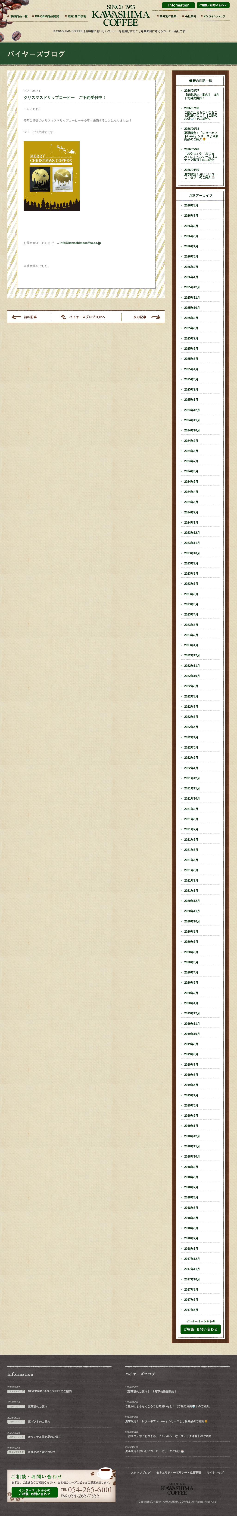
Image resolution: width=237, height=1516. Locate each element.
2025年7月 (191, 338)
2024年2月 (191, 512)
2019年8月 (191, 1054)
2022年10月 (192, 676)
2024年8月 (191, 451)
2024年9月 (191, 441)
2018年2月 (191, 1238)
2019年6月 (191, 1074)
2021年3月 (191, 870)
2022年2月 (191, 757)
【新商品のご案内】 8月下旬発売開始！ (201, 94)
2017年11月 (192, 1269)
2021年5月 (191, 850)
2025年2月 (191, 389)
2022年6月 (191, 717)
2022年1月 (191, 768)
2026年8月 (191, 205)
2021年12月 (192, 778)
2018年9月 (191, 1167)
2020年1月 (191, 1003)
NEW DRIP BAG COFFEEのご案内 (50, 1391)
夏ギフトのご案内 (39, 1421)
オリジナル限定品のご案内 (44, 1436)
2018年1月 (191, 1248)
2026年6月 (191, 226)
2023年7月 (191, 583)
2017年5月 (191, 1310)
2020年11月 (192, 911)
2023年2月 (191, 635)
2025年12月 (192, 287)
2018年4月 (191, 1218)
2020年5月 (191, 962)
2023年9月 (191, 563)
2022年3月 (191, 747)
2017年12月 (192, 1259)
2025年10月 (192, 307)
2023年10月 (192, 553)
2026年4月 (191, 246)
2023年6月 (191, 594)
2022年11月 (192, 665)
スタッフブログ (140, 1472)
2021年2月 (191, 880)
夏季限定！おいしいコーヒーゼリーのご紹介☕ (200, 173)
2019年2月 (191, 1115)
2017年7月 (191, 1299)
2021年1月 (191, 890)
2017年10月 (192, 1279)
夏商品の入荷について (42, 1452)
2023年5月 (191, 604)
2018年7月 (191, 1187)
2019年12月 (192, 1013)
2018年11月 (192, 1146)
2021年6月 (191, 839)
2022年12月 (192, 655)
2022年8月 (191, 696)
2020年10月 (192, 921)
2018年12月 (192, 1136)
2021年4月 (191, 860)
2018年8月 (191, 1177)
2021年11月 (192, 788)
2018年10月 (192, 1156)
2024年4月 (191, 492)
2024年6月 (191, 471)
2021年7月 (191, 829)
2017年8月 (191, 1289)
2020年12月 (192, 901)
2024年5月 (191, 481)
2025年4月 (191, 369)
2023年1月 (191, 645)
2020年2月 (191, 993)
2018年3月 (191, 1228)
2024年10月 (192, 430)
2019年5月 (191, 1085)
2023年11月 (192, 543)
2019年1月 (191, 1126)
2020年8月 (191, 931)
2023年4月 (191, 614)
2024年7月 (191, 461)
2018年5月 (191, 1208)
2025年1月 (191, 399)
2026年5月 (191, 236)
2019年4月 (191, 1095)
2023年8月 (191, 573)
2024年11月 (192, 420)
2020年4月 (191, 972)
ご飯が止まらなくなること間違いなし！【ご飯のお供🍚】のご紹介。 (200, 113)
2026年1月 (191, 277)
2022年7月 (191, 706)
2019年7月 (191, 1064)
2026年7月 (191, 215)
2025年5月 (191, 359)
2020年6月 (191, 952)
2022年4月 (191, 737)
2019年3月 (191, 1105)
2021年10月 (192, 798)
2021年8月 (191, 819)
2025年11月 (192, 297)
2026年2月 (191, 267)
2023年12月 (192, 532)
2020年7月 (191, 941)
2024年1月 (191, 522)
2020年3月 (191, 982)
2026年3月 (191, 256)
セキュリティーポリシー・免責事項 (178, 1472)
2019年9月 (191, 1044)
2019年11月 (192, 1023)
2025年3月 (191, 379)
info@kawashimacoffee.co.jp (80, 243)
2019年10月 (192, 1034)
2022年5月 (191, 727)
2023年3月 (191, 625)
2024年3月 (191, 502)
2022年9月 (191, 686)
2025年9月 (191, 318)
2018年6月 (191, 1197)
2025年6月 (191, 348)
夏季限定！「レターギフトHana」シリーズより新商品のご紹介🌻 (201, 134)
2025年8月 (191, 328)
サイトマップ (215, 1472)
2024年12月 (192, 410)
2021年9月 (191, 809)
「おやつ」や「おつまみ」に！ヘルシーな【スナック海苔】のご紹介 (200, 154)
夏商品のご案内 (37, 1406)
